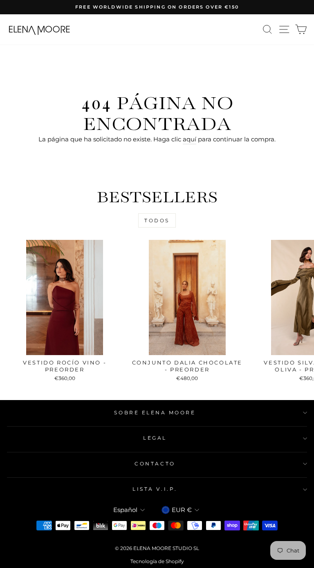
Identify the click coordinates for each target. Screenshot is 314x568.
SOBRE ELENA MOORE (154, 413)
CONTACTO (155, 464)
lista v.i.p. (154, 489)
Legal (155, 438)
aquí (189, 139)
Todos (157, 220)
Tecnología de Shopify (157, 561)
